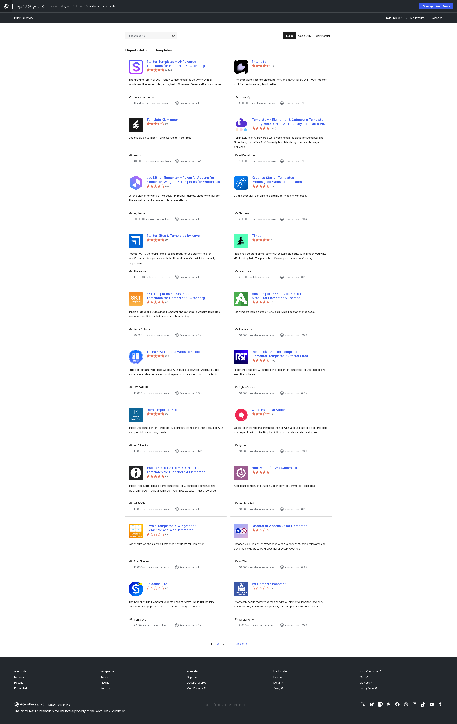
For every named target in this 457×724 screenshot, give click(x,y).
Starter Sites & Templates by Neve (173, 235)
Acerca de (20, 671)
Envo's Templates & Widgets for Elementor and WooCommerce (171, 528)
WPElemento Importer (269, 584)
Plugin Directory (23, 17)
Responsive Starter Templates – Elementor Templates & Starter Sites (280, 354)
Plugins (105, 682)
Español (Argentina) (59, 704)
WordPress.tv (196, 688)
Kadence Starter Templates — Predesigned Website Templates (277, 180)
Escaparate (107, 671)
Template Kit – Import (163, 119)
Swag (278, 688)
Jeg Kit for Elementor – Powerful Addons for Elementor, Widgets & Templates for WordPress (183, 180)
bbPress (366, 682)
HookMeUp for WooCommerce (275, 468)
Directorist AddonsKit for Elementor (279, 526)
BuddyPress (368, 688)
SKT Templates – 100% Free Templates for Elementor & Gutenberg (176, 296)
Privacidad (20, 688)
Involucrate (280, 671)
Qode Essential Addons (269, 410)
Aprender (192, 671)
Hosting (18, 682)
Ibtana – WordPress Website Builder (174, 352)
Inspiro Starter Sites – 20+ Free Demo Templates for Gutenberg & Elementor (176, 470)
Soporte (192, 677)
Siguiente (241, 643)
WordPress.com (370, 671)
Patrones (106, 688)
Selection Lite (157, 584)
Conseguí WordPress (436, 6)
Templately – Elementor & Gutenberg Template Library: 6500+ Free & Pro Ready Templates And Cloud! (289, 122)
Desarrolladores (196, 682)
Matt (364, 677)
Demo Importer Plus (162, 410)
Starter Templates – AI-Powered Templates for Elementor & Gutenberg (176, 64)
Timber (257, 235)
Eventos (278, 677)
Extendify (259, 62)
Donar (278, 682)
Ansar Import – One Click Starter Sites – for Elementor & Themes (277, 296)
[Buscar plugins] (173, 35)
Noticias (19, 677)
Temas (105, 677)
